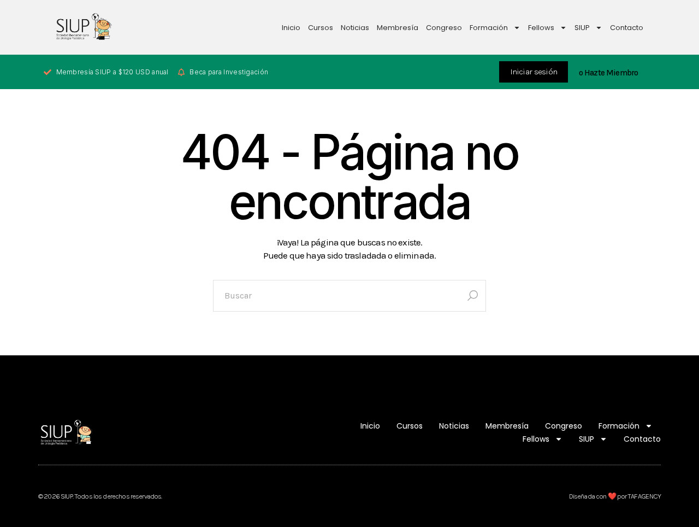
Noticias (355, 27)
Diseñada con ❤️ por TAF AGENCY (615, 496)
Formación (489, 27)
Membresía (397, 27)
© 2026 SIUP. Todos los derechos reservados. (100, 496)
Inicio (291, 27)
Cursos (320, 27)
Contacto (626, 27)
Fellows (541, 27)
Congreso (444, 27)
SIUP (582, 27)
